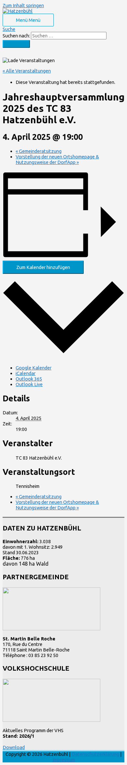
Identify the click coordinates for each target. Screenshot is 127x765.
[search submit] (16, 44)
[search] (68, 35)
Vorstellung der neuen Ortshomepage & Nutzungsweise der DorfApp (57, 159)
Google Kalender (33, 367)
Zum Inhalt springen (23, 5)
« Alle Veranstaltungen (27, 71)
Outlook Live (29, 384)
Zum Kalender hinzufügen (43, 267)
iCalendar (25, 373)
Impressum (63, 759)
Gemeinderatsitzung (39, 151)
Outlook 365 (29, 379)
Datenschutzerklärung (95, 754)
